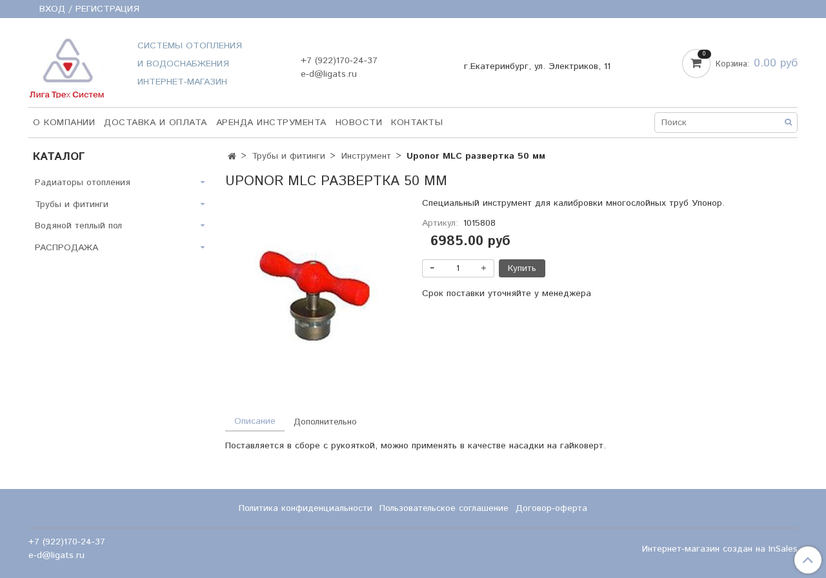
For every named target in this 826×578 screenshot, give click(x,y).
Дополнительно (325, 421)
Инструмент (366, 156)
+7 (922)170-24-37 (339, 60)
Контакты (417, 122)
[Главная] (232, 156)
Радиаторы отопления (82, 182)
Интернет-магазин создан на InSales (720, 548)
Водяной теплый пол (78, 225)
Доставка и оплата (155, 122)
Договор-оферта (551, 508)
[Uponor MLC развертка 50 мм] (314, 295)
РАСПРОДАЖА (66, 247)
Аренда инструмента (271, 122)
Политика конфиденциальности (305, 508)
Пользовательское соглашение (444, 508)
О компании (64, 122)
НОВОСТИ (359, 122)
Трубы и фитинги (288, 156)
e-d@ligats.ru (329, 74)
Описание (255, 421)
